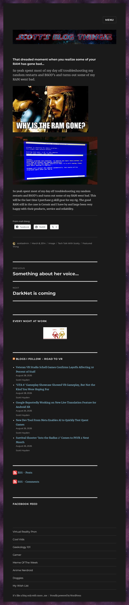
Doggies (18, 577)
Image (51, 243)
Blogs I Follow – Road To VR (39, 358)
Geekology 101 (22, 547)
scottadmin (23, 243)
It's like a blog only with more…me (30, 595)
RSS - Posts (24, 472)
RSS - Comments (28, 481)
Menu (109, 19)
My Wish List (21, 585)
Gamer (17, 554)
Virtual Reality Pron (25, 531)
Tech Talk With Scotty (69, 243)
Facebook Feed (25, 503)
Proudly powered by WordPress (65, 595)
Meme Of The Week (25, 562)
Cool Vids (18, 539)
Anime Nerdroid (23, 570)
